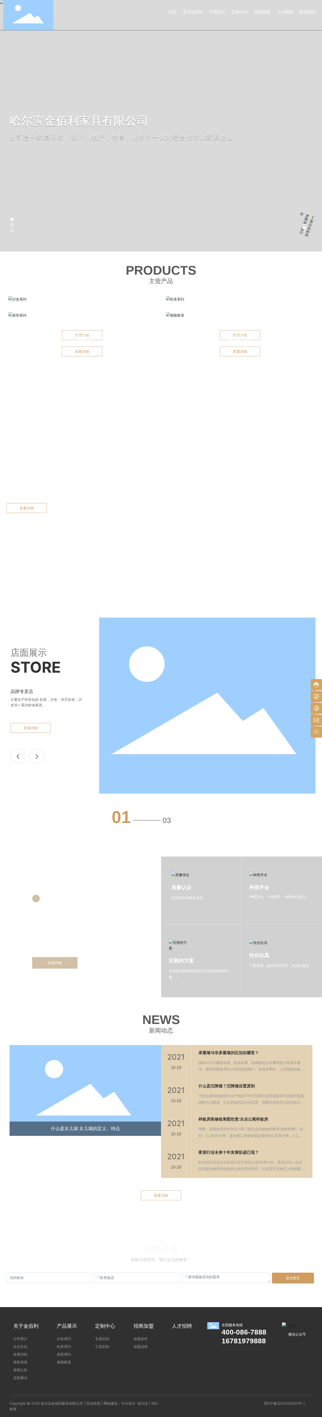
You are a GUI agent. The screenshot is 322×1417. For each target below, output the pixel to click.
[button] (12, 219)
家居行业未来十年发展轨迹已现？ (228, 1152)
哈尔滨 (142, 1403)
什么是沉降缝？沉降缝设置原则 (226, 1085)
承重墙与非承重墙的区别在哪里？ (228, 1052)
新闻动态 (161, 1030)
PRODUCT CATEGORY (82, 309)
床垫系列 (82, 337)
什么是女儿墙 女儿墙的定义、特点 (85, 1128)
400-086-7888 (244, 1332)
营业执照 (93, 1403)
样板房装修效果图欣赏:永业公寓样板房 (233, 1119)
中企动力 (128, 1403)
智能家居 (240, 337)
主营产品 (161, 281)
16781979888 (244, 1341)
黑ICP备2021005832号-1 (284, 1403)
